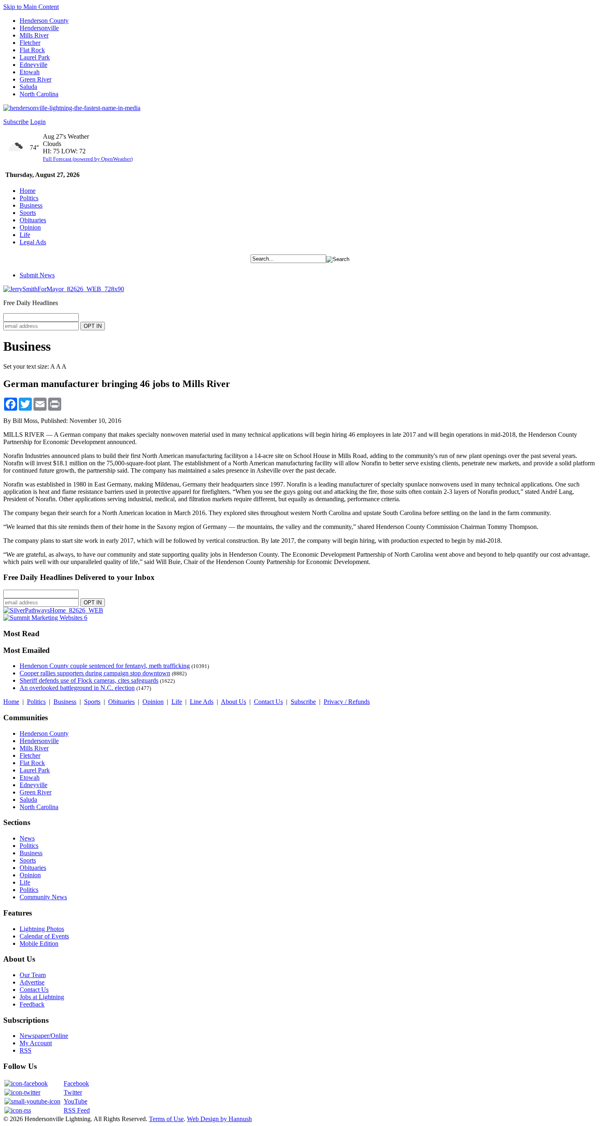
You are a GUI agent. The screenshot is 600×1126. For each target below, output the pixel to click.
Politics (29, 198)
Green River (35, 79)
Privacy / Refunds (347, 701)
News (27, 838)
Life (25, 234)
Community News (43, 897)
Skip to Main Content (31, 6)
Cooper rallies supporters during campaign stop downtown (95, 673)
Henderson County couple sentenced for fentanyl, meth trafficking (105, 665)
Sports (28, 212)
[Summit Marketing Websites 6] (45, 617)
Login (38, 121)
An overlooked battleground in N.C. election (77, 687)
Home (28, 190)
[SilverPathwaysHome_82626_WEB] (53, 610)
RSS (25, 1050)
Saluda (28, 86)
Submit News (37, 275)
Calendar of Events (44, 936)
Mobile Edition (39, 943)
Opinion (30, 227)
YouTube (75, 1101)
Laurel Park (35, 57)
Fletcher (30, 42)
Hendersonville (39, 27)
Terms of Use (166, 1118)
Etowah (30, 72)
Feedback (32, 1004)
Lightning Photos (42, 928)
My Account (36, 1043)
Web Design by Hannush (219, 1118)
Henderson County (44, 20)
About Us (233, 701)
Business (31, 205)
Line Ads (201, 701)
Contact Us (268, 701)
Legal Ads (33, 242)
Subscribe (16, 121)
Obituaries (33, 220)
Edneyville (33, 64)
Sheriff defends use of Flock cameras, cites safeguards (89, 680)
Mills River (34, 35)
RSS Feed (77, 1110)
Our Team (33, 974)
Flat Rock (32, 49)
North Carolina (39, 94)
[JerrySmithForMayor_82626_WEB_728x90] (63, 288)
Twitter (73, 1092)
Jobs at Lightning (42, 996)
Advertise (32, 982)
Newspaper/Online (44, 1035)
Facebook (76, 1083)
